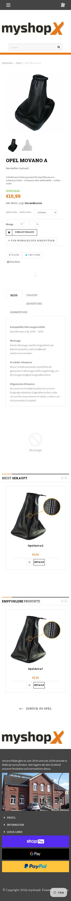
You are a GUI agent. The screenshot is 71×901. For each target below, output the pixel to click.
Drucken (14, 261)
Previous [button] (62, 477)
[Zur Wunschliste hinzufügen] (29, 562)
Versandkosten (33, 203)
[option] (35, 528)
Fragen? (31, 295)
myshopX (24, 168)
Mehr (14, 295)
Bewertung (34, 303)
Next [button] (66, 477)
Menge (9, 224)
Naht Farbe (12, 212)
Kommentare (18, 312)
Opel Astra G (35, 545)
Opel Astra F (35, 668)
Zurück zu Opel (38, 708)
